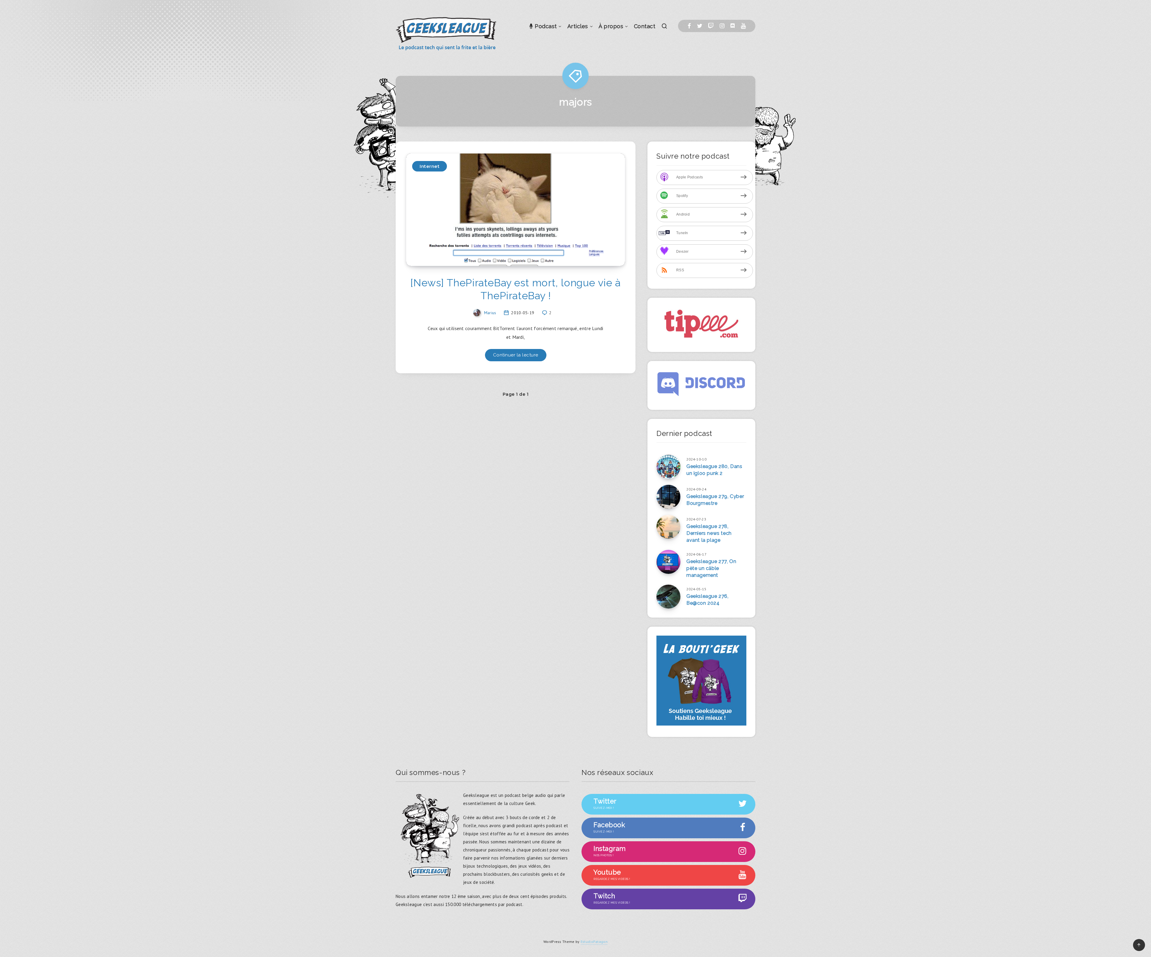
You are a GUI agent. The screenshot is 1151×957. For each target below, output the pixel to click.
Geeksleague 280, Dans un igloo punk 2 (714, 470)
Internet (429, 166)
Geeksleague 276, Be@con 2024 (707, 599)
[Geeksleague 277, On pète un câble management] (668, 562)
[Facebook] (689, 26)
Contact (645, 26)
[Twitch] (711, 26)
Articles (577, 26)
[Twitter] (699, 26)
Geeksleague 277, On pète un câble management (711, 568)
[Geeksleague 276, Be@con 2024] (668, 597)
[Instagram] (722, 26)
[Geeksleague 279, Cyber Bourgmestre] (668, 497)
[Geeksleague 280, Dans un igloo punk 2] (668, 467)
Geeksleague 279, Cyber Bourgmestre (715, 499)
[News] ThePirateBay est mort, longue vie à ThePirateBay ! (515, 289)
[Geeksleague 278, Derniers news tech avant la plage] (668, 527)
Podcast (545, 26)
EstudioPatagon (594, 941)
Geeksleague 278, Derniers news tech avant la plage (709, 533)
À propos (611, 26)
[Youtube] (743, 26)
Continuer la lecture (515, 355)
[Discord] (732, 26)
